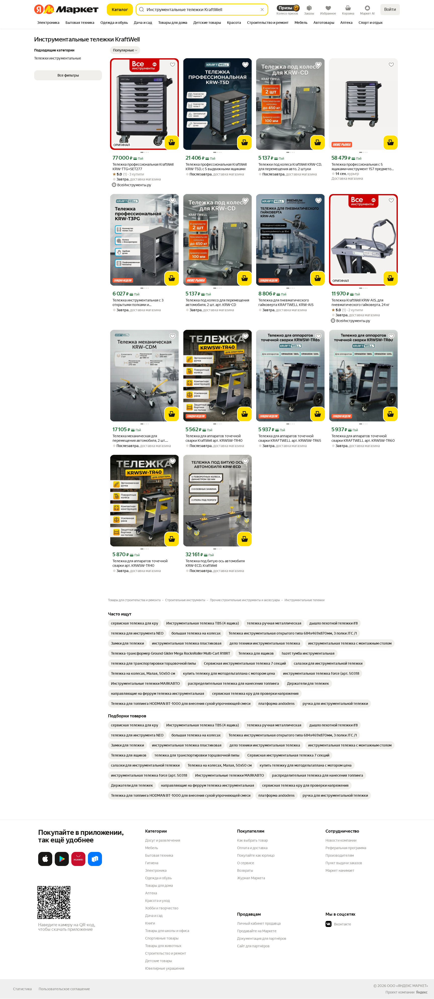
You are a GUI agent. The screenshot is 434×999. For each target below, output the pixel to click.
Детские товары (158, 961)
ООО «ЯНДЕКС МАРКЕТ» (407, 986)
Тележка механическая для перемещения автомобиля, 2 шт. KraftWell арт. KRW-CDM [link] (139, 438)
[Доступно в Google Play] (62, 865)
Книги (150, 923)
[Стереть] (262, 9)
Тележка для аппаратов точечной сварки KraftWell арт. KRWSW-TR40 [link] (214, 438)
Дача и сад (153, 916)
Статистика (22, 989)
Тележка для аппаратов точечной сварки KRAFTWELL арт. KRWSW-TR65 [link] (289, 438)
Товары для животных (163, 946)
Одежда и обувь (158, 878)
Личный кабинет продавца (259, 923)
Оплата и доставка (252, 848)
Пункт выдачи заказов (343, 863)
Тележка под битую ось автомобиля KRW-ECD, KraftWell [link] (215, 563)
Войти (390, 9)
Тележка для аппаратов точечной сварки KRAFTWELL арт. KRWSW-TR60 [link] (363, 438)
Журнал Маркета (251, 878)
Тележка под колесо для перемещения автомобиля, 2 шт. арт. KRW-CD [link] (217, 302)
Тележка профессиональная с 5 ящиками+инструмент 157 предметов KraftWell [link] (362, 166)
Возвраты (245, 870)
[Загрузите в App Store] (45, 865)
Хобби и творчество (161, 908)
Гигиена (151, 863)
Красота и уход (157, 901)
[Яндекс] (421, 992)
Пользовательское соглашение (64, 989)
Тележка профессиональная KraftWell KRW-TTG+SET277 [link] (143, 166)
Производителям (339, 855)
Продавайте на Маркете (257, 931)
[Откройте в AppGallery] (78, 865)
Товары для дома (159, 886)
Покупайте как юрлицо (256, 855)
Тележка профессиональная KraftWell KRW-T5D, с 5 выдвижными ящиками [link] (216, 166)
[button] (125, 50)
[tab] (48, 23)
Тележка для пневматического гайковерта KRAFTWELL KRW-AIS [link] (285, 302)
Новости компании (340, 840)
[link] (134, 623)
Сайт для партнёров (253, 946)
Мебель (151, 848)
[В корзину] (171, 142)
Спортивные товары (162, 938)
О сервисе (245, 863)
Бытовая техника (159, 855)
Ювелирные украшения (164, 968)
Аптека (151, 893)
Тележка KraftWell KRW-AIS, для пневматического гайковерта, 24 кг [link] (361, 302)
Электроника (156, 870)
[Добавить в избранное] (172, 64)
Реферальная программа (345, 848)
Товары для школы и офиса (167, 931)
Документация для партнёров (261, 938)
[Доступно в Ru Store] (95, 865)
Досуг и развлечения (162, 840)
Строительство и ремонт (165, 953)
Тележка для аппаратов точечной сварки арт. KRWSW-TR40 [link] (140, 563)
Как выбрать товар (252, 840)
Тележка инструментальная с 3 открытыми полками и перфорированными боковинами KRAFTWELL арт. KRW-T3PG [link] (140, 302)
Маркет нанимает (339, 870)
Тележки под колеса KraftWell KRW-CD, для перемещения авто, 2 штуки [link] (290, 166)
